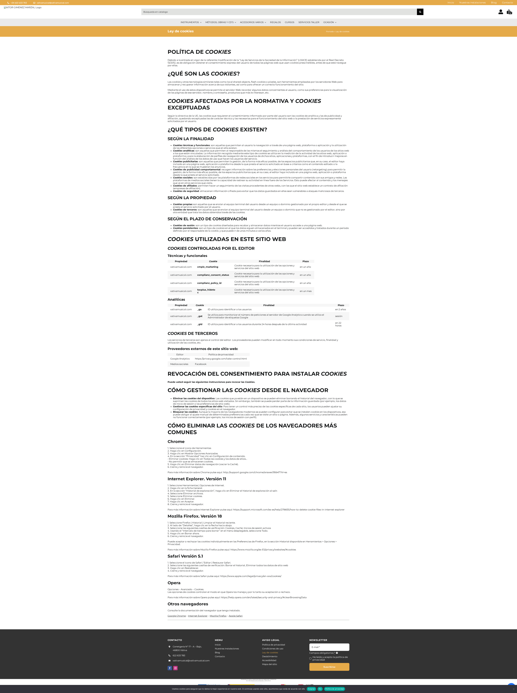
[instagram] (175, 668)
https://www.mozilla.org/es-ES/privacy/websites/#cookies (263, 549)
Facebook (200, 364)
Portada (330, 31)
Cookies (249, 382)
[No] (513, 689)
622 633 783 (179, 655)
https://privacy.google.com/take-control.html (221, 358)
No (320, 689)
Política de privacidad (334, 689)
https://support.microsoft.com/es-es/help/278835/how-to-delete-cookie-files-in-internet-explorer (289, 509)
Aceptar (311, 689)
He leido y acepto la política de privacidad (330, 658)
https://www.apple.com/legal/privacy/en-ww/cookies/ (250, 576)
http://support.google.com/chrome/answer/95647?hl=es (255, 472)
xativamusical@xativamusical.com (191, 660)
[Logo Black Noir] (22, 7)
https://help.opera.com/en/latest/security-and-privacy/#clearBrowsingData (263, 597)
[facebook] (170, 668)
